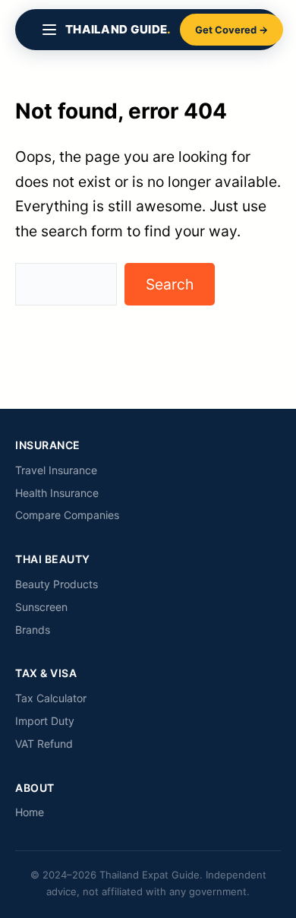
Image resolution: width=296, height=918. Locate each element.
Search (170, 284)
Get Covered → (231, 30)
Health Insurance (57, 492)
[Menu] (49, 29)
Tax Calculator (51, 698)
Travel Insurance (56, 470)
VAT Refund (44, 743)
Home (29, 812)
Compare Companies (67, 514)
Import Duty (44, 720)
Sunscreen (41, 606)
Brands (32, 629)
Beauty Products (56, 584)
